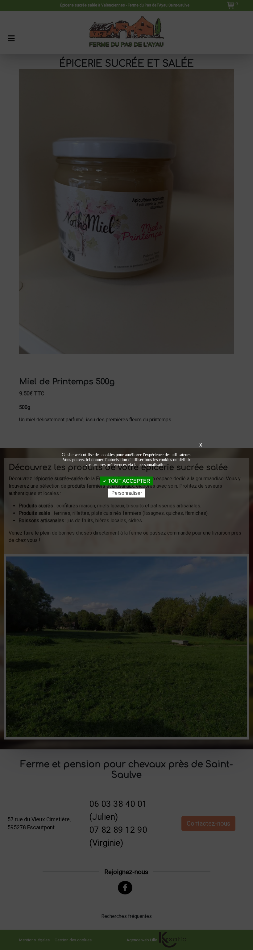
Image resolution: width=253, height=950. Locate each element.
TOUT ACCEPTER (128, 481)
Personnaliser (126, 493)
